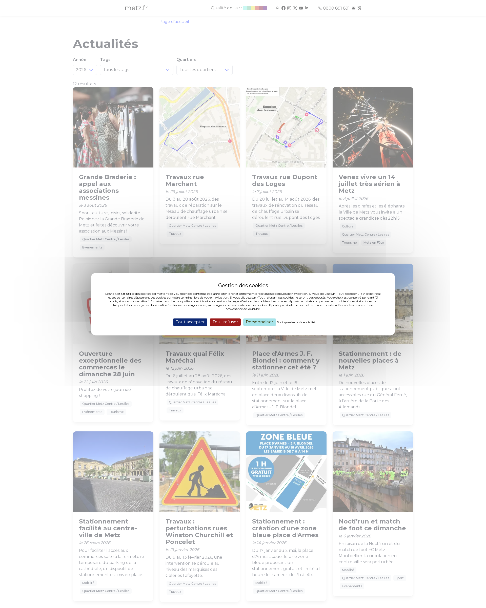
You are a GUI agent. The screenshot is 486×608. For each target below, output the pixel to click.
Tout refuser (225, 322)
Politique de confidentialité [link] (296, 322)
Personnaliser (259, 322)
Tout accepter (190, 322)
